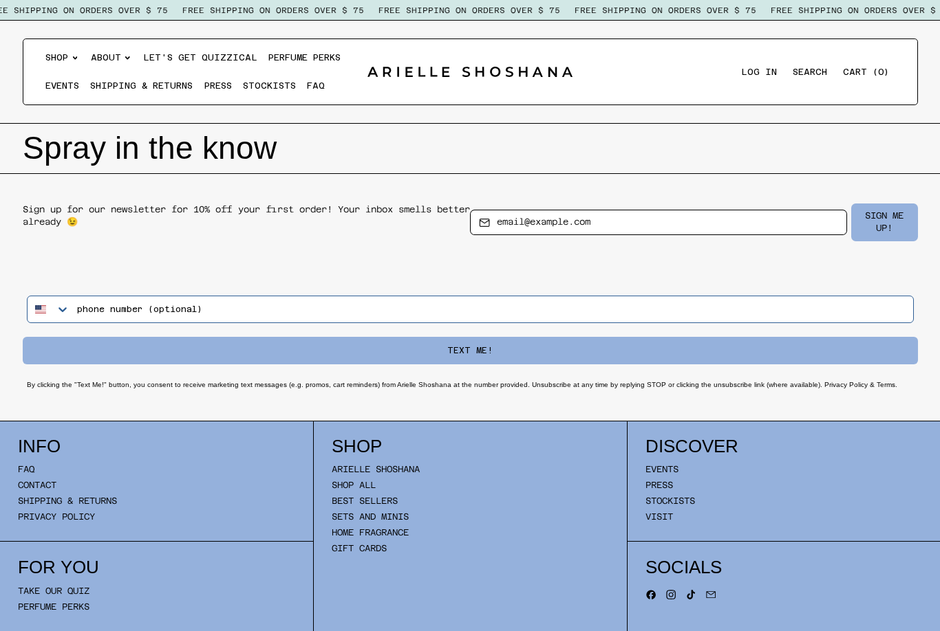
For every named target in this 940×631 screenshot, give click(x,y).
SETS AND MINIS (370, 516)
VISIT (659, 516)
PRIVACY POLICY (56, 516)
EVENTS (662, 469)
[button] (810, 72)
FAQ (316, 85)
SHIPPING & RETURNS (67, 501)
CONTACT (37, 485)
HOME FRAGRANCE (370, 532)
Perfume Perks (304, 57)
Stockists (269, 85)
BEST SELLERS (365, 501)
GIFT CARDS (359, 548)
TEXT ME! (470, 350)
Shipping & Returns (141, 85)
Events (62, 85)
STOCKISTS (670, 501)
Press (218, 85)
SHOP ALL (354, 485)
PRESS (659, 485)
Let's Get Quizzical (200, 57)
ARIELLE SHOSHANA (376, 469)
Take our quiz (53, 591)
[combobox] (49, 309)
